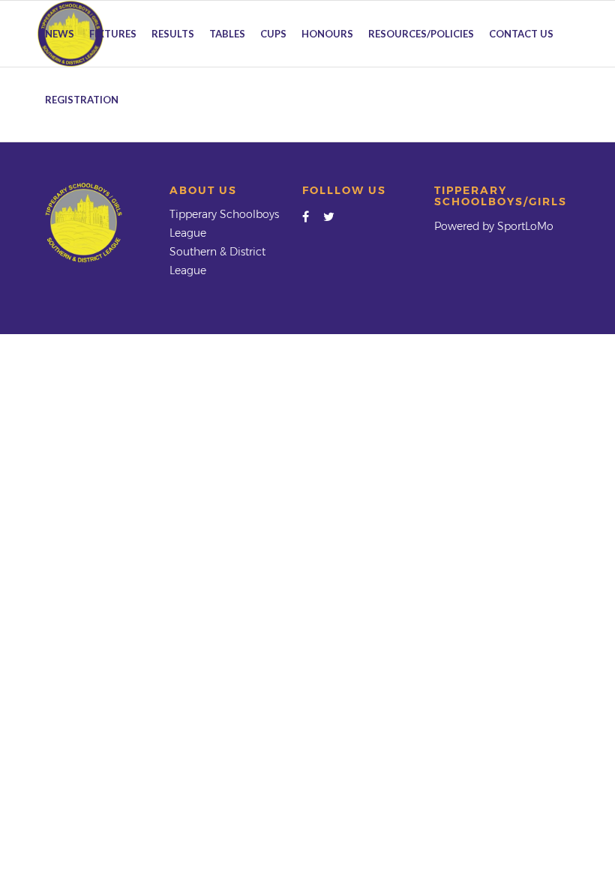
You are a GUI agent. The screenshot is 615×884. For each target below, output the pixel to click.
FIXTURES (112, 34)
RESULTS (173, 34)
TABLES (227, 34)
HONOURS (327, 34)
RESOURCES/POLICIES (421, 34)
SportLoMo (525, 226)
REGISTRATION (81, 100)
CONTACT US (521, 34)
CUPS (273, 34)
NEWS (59, 34)
